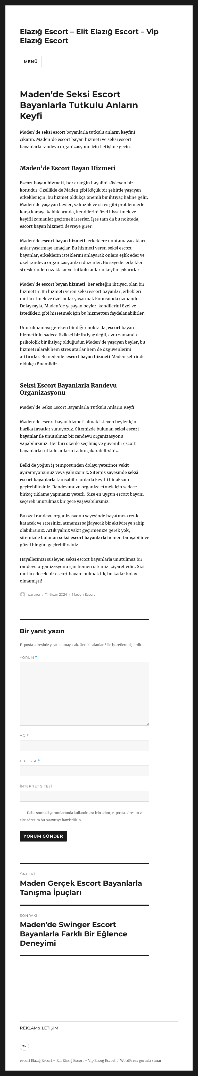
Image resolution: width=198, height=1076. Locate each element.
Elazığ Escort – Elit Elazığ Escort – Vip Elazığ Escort (73, 1060)
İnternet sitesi (36, 786)
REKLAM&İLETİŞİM (39, 1028)
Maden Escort (83, 594)
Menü (31, 61)
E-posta (30, 761)
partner (34, 594)
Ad (24, 735)
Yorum (28, 657)
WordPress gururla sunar (140, 1060)
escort (25, 1060)
